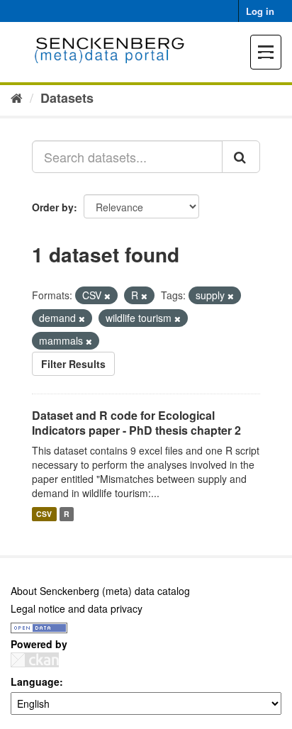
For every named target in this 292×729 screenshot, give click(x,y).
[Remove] (107, 295)
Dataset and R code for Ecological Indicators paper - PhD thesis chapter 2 (136, 422)
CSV (44, 513)
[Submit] (241, 156)
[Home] (17, 97)
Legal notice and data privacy (76, 608)
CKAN (35, 659)
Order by (53, 207)
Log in (260, 11)
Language (35, 681)
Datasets (67, 98)
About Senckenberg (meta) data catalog (100, 591)
